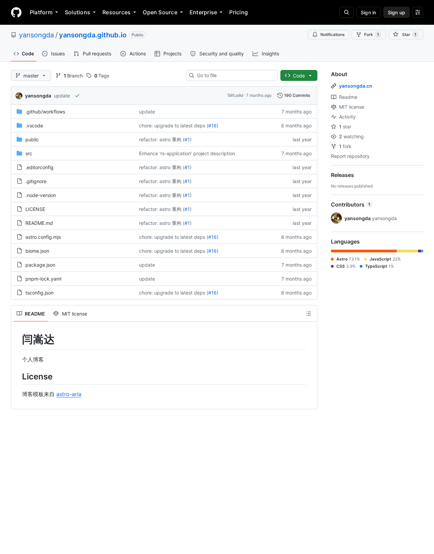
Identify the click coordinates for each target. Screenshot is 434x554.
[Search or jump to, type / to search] (346, 12)
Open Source (160, 12)
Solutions (77, 12)
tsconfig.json (39, 293)
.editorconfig (39, 167)
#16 (212, 125)
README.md (39, 223)
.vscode (34, 125)
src (28, 153)
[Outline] (308, 313)
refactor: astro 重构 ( (161, 139)
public (32, 139)
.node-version (40, 195)
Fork (371, 34)
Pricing (238, 12)
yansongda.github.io (92, 35)
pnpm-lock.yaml (43, 279)
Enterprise (203, 12)
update (62, 96)
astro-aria (68, 394)
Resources (116, 12)
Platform (41, 12)
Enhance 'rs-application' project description (187, 153)
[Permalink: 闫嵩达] (17, 339)
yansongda (36, 35)
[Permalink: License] (17, 376)
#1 (187, 139)
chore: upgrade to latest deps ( (173, 125)
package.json (40, 265)
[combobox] (234, 75)
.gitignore (35, 181)
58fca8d (235, 95)
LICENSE (35, 209)
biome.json (37, 251)
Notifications (332, 34)
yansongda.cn (355, 86)
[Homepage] (16, 12)
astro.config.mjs (43, 237)
